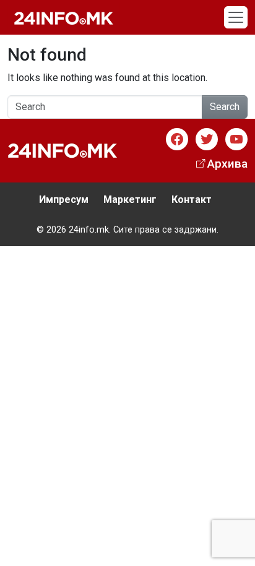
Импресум (64, 199)
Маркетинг (130, 199)
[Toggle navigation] (236, 17)
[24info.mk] (63, 17)
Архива (227, 164)
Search (225, 107)
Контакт (191, 199)
